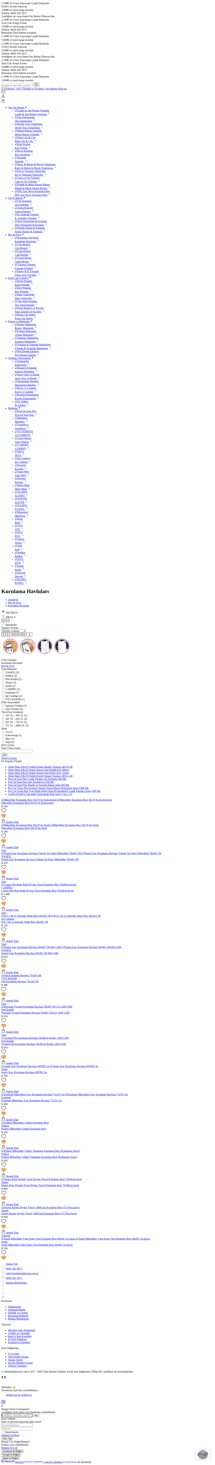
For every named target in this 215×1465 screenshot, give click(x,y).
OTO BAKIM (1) (15, 699)
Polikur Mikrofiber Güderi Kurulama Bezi (23, 1128)
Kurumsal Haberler (18, 1315)
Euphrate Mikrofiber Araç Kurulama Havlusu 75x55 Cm (31, 1100)
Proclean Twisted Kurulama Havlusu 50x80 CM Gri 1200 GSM (35, 1012)
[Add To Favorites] (107, 813)
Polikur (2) (11, 675)
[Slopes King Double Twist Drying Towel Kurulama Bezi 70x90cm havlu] (41, 1179)
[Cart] (107, 101)
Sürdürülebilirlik (16, 1309)
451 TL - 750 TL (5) (16, 722)
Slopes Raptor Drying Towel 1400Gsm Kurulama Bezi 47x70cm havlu (39, 1213)
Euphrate (6, 1097)
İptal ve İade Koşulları (20, 1336)
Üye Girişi (13, 1353)
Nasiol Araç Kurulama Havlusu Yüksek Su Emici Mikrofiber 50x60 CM (39, 859)
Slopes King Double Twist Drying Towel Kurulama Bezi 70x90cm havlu (40, 1185)
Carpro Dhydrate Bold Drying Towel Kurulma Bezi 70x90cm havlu (37, 890)
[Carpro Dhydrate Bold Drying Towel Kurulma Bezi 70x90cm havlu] (38, 884)
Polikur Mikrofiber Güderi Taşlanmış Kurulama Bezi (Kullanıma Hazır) (39, 1157)
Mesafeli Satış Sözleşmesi (21, 1330)
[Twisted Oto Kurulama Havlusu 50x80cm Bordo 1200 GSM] (35, 1038)
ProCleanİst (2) (13, 679)
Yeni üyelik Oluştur (18, 1356)
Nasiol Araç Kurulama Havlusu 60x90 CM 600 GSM (29, 953)
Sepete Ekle (12, 822)
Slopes (4, 1182)
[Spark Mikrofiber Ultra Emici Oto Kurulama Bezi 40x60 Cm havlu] (38, 1238)
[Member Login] (107, 97)
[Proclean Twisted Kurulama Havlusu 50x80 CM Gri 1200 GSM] (36, 1006)
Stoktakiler (11, 624)
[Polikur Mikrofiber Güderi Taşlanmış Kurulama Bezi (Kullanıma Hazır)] (40, 1151)
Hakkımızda (14, 1306)
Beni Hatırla (11, 1432)
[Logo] (34, 88)
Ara (4, 755)
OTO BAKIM (9, 978)
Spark (4, 1069)
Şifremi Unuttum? (17, 1365)
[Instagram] (3, 1403)
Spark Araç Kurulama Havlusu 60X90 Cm (24, 1072)
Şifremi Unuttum (10, 1435)
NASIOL (6, 856)
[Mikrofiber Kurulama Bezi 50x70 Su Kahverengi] (29, 799)
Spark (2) (10, 685)
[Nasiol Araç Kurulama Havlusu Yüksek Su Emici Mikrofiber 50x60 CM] (41, 853)
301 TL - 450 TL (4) (16, 718)
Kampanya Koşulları (19, 1342)
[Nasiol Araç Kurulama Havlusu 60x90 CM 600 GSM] (31, 947)
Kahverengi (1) (13, 735)
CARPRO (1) (12, 689)
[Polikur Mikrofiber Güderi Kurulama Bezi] (25, 1122)
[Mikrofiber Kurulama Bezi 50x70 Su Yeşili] (25, 825)
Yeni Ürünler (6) (14, 709)
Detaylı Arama (9, 758)
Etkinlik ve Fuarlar (18, 1312)
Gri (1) (9, 731)
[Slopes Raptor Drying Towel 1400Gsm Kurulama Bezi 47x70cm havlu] (40, 1207)
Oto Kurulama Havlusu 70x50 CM (19, 981)
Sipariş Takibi (15, 1359)
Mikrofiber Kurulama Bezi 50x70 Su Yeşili (24, 828)
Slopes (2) (10, 682)
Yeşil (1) (9, 742)
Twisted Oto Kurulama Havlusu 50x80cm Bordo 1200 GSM (33, 1044)
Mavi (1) (10, 738)
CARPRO (6, 887)
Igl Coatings (7, 918)
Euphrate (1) (12, 692)
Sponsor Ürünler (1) (16, 705)
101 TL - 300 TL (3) (16, 715)
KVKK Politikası (17, 1339)
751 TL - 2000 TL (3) (16, 725)
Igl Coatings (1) (13, 695)
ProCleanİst (7, 1009)
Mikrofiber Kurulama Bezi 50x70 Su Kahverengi (27, 802)
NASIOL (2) (12, 672)
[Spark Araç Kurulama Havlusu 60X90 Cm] (25, 1066)
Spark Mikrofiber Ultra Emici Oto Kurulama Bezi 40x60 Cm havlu (37, 1244)
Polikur (5, 1125)
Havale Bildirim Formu (20, 1362)
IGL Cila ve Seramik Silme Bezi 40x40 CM (24, 922)
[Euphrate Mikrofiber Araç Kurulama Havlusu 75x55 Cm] (33, 1094)
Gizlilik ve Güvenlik (19, 1333)
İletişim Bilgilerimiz (18, 1318)
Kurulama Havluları (18, 605)
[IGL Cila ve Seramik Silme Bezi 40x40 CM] (26, 915)
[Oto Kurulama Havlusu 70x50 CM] (21, 975)
